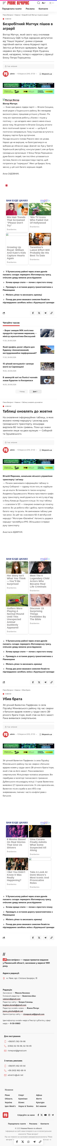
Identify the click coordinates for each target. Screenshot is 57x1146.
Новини (8, 19)
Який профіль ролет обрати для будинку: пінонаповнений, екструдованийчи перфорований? (20, 350)
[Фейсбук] (38, 1115)
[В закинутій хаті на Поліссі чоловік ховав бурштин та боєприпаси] (47, 380)
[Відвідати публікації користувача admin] (6, 74)
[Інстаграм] (49, 1115)
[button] (5, 3)
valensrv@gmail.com (11, 999)
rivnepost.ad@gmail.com (33, 1014)
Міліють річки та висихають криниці (24, 295)
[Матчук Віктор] (11, 100)
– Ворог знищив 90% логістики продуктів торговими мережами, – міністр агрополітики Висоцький (20, 333)
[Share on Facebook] (17, 1142)
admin (12, 74)
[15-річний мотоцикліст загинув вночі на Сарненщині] (47, 366)
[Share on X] (23, 1142)
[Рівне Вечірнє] (22, 3)
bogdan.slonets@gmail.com (14, 1005)
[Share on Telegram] (34, 1142)
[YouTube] (45, 1115)
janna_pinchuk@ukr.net (13, 1011)
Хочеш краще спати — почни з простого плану (29, 282)
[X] (41, 1115)
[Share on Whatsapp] (28, 1142)
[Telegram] (52, 1115)
